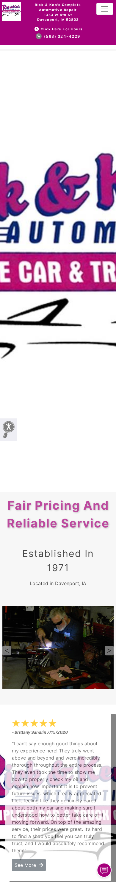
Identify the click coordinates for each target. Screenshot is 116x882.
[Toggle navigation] (104, 9)
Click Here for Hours (62, 29)
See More (27, 865)
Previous (6, 650)
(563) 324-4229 (61, 36)
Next (109, 650)
